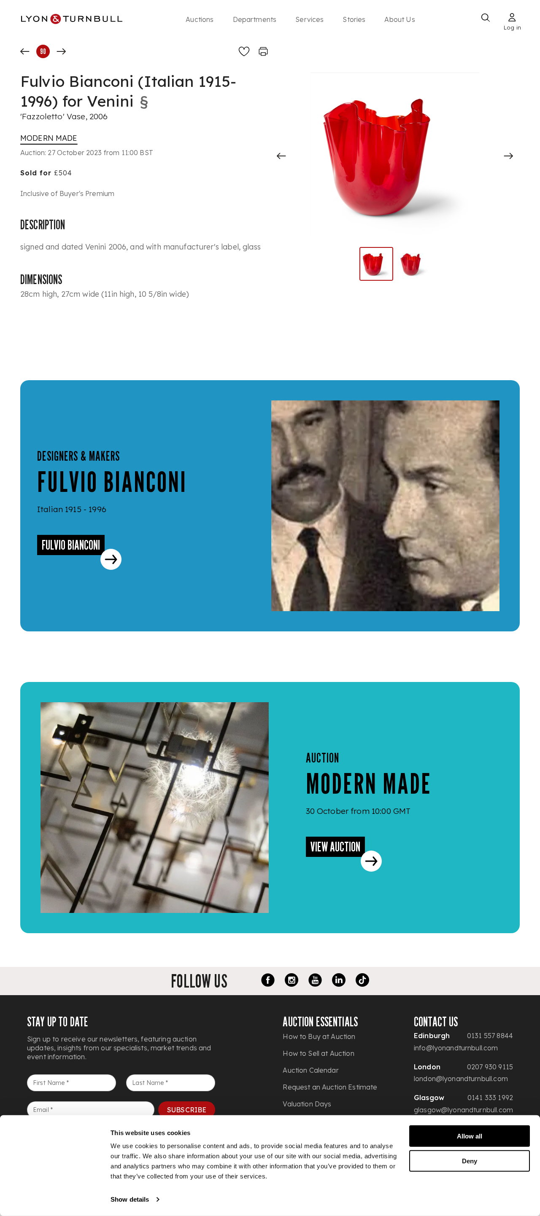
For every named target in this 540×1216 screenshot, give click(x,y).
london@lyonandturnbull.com (461, 1078)
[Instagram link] (291, 981)
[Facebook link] (268, 981)
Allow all (469, 1136)
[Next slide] (508, 156)
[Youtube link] (315, 981)
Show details (130, 1199)
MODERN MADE (49, 138)
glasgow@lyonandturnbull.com (463, 1110)
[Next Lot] (61, 51)
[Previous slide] (281, 156)
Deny (469, 1160)
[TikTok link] (362, 981)
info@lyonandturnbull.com (456, 1048)
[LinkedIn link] (339, 981)
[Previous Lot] (25, 51)
